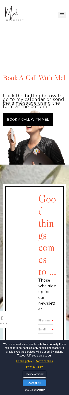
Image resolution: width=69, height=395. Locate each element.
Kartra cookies (44, 361)
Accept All (34, 382)
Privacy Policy (34, 366)
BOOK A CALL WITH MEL (28, 119)
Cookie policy (24, 361)
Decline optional (34, 374)
